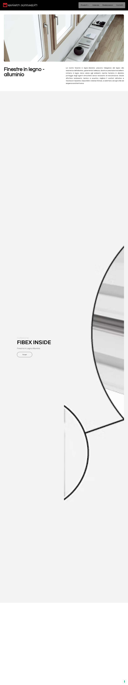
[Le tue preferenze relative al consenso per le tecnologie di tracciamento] (124, 681)
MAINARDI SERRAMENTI (22, 5)
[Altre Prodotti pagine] (88, 5)
